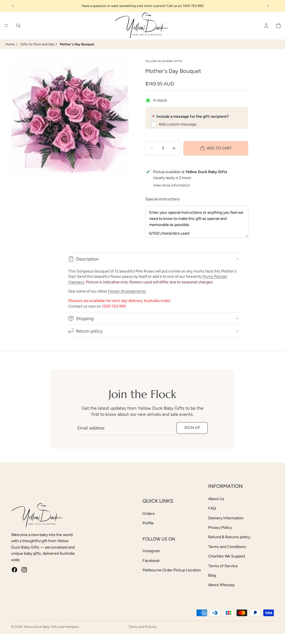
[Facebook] (14, 569)
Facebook (151, 560)
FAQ (212, 508)
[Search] (18, 25)
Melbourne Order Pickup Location (171, 570)
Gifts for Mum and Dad (37, 44)
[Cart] (278, 25)
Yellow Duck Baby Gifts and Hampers (51, 627)
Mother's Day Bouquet (77, 44)
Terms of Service (223, 566)
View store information (171, 185)
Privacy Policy (220, 527)
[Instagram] (24, 569)
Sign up (192, 427)
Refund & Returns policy (229, 537)
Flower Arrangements (127, 291)
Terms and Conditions (227, 546)
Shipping (85, 318)
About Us (216, 499)
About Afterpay (221, 585)
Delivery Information (226, 518)
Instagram (151, 551)
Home (10, 44)
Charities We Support (226, 556)
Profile (148, 523)
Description (87, 259)
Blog (212, 575)
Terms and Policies (143, 627)
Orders (148, 513)
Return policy (89, 331)
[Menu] (6, 25)
